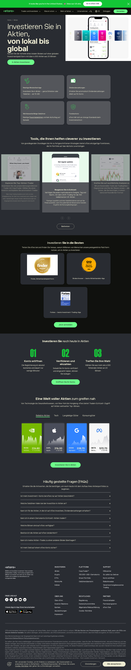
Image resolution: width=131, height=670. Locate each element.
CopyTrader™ (84, 571)
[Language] (97, 11)
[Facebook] (6, 599)
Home (9, 20)
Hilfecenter (107, 571)
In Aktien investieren (21, 62)
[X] (11, 599)
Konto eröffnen (108, 578)
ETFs (56, 578)
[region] (65, 664)
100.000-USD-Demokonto (89, 575)
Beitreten (65, 226)
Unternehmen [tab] (82, 11)
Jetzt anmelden (65, 325)
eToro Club (107, 607)
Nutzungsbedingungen (31, 638)
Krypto (57, 575)
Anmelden (121, 11)
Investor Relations (61, 604)
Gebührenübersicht (86, 582)
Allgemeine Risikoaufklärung (89, 607)
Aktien (57, 571)
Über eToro (59, 600)
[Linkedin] (24, 599)
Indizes (57, 585)
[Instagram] (15, 599)
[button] (62, 218)
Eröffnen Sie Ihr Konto (65, 382)
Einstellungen (90, 664)
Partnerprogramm (110, 604)
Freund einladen (109, 600)
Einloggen (106, 11)
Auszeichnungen (61, 611)
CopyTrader (17, 188)
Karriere (57, 607)
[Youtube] (20, 599)
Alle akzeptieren (114, 664)
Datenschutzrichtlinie (87, 604)
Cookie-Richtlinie (85, 611)
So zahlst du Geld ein (111, 575)
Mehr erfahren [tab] (65, 11)
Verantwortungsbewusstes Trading (113, 586)
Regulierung (83, 600)
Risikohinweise (108, 582)
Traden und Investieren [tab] (29, 11)
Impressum (59, 614)
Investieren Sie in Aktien (65, 465)
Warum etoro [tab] (49, 11)
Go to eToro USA (92, 4)
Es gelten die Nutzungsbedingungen (65, 205)
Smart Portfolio (85, 578)
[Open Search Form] (91, 11)
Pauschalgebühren (36, 117)
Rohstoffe (58, 582)
